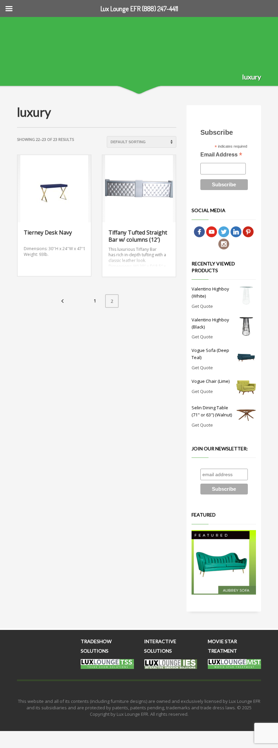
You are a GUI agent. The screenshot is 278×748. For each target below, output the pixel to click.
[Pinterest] (248, 231)
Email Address (221, 155)
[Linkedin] (236, 231)
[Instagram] (224, 244)
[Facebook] (199, 231)
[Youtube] (211, 231)
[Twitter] (224, 231)
